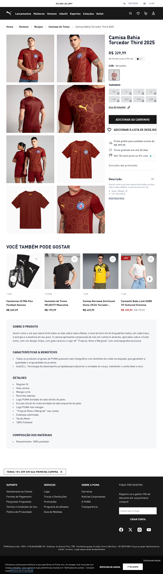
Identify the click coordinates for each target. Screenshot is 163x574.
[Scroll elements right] (149, 279)
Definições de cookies (110, 566)
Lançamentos (23, 13)
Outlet (99, 13)
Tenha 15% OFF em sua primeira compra (32, 471)
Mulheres (39, 13)
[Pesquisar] (130, 13)
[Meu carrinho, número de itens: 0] (146, 13)
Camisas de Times (59, 26)
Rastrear (133, 3)
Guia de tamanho (117, 107)
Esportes (75, 13)
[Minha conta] (153, 13)
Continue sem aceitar (152, 560)
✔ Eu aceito (132, 566)
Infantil (63, 13)
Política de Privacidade (21, 570)
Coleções (88, 13)
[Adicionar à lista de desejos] (36, 259)
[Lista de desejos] (138, 13)
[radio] (114, 75)
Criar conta (138, 519)
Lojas (151, 3)
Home (9, 26)
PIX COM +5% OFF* (64, 4)
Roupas (38, 26)
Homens (52, 13)
